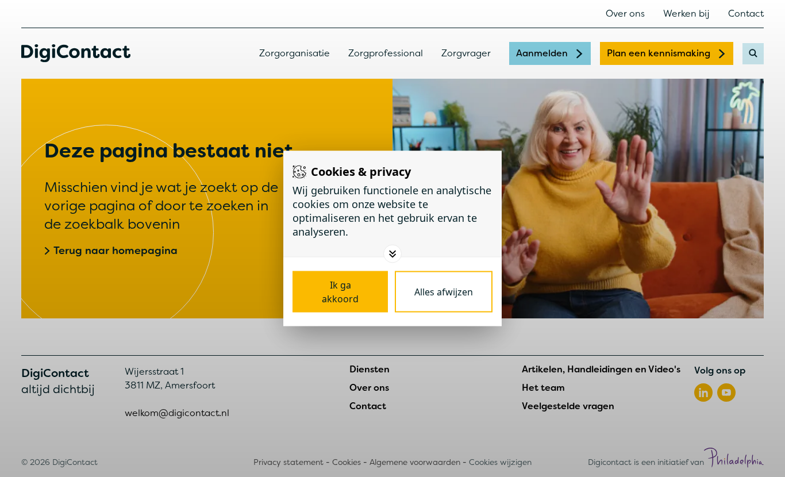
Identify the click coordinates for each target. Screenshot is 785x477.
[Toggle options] (392, 254)
